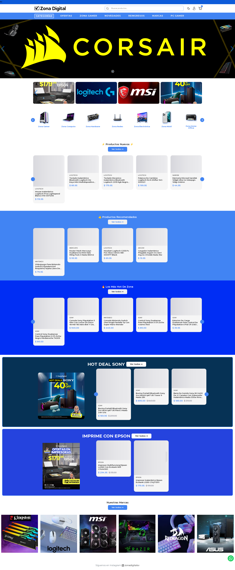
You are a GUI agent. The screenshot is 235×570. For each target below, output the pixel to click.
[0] (200, 8)
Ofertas (66, 15)
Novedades (113, 15)
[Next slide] (202, 116)
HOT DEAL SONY (106, 423)
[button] (232, 47)
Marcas (157, 15)
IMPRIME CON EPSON (106, 495)
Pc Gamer (177, 15)
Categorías (44, 16)
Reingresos (136, 15)
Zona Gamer (88, 15)
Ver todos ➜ (117, 208)
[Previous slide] (33, 116)
